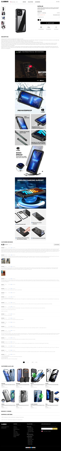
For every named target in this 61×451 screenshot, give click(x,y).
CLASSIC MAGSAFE (34, 404)
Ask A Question (57, 244)
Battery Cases (30, 440)
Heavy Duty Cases (31, 435)
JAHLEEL (17, 404)
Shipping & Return (16, 429)
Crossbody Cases (30, 429)
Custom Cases (30, 444)
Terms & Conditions (16, 434)
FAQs (14, 430)
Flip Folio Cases (30, 430)
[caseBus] (4, 1)
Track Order (15, 431)
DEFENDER (18, 383)
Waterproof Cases (31, 439)
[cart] (58, 1)
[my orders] (57, 1)
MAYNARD (3, 383)
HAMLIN (2, 404)
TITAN (46, 404)
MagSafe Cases (30, 441)
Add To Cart (51, 23)
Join (55, 428)
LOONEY (46, 383)
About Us (15, 426)
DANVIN (32, 383)
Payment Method (16, 435)
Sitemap (14, 436)
